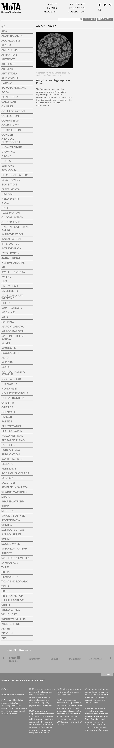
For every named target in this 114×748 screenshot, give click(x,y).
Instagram (99, 9)
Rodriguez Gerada (15, 473)
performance (11, 426)
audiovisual (10, 78)
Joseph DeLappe (12, 262)
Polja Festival (12, 435)
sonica (6, 525)
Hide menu (104, 19)
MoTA (5, 357)
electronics (10, 179)
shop (5, 506)
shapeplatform (12, 501)
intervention (11, 248)
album (6, 45)
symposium (9, 562)
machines (8, 312)
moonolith (10, 352)
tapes (5, 567)
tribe (5, 591)
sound (6, 539)
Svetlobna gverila (15, 558)
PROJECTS (50, 12)
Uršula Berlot (12, 600)
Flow (5, 203)
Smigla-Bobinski (13, 515)
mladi (5, 343)
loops (6, 303)
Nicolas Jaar (11, 379)
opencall (8, 412)
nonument (9, 388)
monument (9, 348)
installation (11, 239)
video (5, 605)
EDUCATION (77, 8)
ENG (87, 19)
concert (8, 134)
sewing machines (14, 492)
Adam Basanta (12, 36)
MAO (4, 317)
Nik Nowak (9, 383)
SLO (93, 19)
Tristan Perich (12, 595)
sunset (6, 553)
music (5, 367)
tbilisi (5, 572)
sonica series (11, 534)
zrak (4, 638)
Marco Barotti (12, 331)
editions (7, 165)
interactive (10, 243)
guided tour (11, 222)
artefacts (8, 64)
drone (6, 156)
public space (10, 449)
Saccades (8, 482)
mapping (7, 321)
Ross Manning (12, 478)
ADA (4, 31)
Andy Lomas (10, 50)
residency (8, 468)
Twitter (105, 4)
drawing (8, 151)
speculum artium (14, 548)
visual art (9, 614)
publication (10, 454)
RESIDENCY (77, 4)
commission (10, 120)
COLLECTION (76, 12)
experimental (11, 189)
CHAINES (7, 106)
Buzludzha (9, 97)
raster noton (12, 459)
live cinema (9, 286)
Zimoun (7, 633)
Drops (6, 161)
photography (11, 431)
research (8, 463)
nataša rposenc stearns (13, 373)
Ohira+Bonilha (12, 398)
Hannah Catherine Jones (15, 228)
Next (110, 658)
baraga (7, 83)
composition (11, 130)
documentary (12, 147)
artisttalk (9, 73)
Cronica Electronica (10, 141)
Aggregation (11, 40)
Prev (3, 658)
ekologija (9, 170)
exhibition (9, 184)
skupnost (8, 511)
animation (9, 54)
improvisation (12, 234)
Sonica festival (12, 529)
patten (6, 421)
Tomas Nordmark (14, 581)
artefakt (8, 68)
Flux (4, 208)
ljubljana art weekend (12, 297)
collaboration (13, 111)
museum (7, 362)
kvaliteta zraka (13, 272)
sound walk (10, 543)
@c (3, 26)
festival (7, 194)
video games (10, 609)
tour (5, 586)
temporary (9, 576)
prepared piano (13, 440)
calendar (8, 101)
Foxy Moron (10, 212)
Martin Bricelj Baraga (12, 337)
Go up (107, 674)
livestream (9, 290)
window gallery (14, 619)
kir (3, 267)
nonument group (14, 393)
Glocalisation (12, 217)
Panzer (6, 416)
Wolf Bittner (11, 624)
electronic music (14, 175)
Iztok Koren (10, 253)
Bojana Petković (14, 87)
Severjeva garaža (14, 487)
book (5, 92)
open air (7, 402)
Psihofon (8, 445)
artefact (8, 59)
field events (10, 198)
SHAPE (5, 496)
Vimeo (110, 4)
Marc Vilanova (12, 326)
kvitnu (6, 276)
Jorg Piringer (11, 258)
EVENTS (52, 8)
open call (8, 407)
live (4, 281)
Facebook (99, 4)
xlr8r (5, 628)
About (52, 4)
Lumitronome (11, 307)
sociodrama (10, 520)
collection (10, 116)
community (10, 125)
